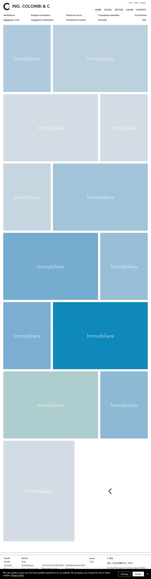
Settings (124, 574)
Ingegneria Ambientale (53, 565)
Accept (138, 574)
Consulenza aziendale (75, 565)
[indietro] (110, 491)
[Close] (147, 574)
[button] (137, 3)
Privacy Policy (17, 575)
